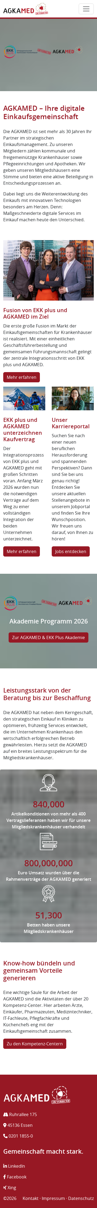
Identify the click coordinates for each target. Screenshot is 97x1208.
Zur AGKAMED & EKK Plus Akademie (48, 637)
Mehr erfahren (21, 377)
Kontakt (31, 1198)
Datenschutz (81, 1198)
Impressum (53, 1198)
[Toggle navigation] (86, 8)
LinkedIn (16, 1166)
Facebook (16, 1177)
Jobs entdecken (70, 551)
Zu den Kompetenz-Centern (35, 1044)
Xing (11, 1188)
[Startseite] (25, 8)
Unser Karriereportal (71, 423)
